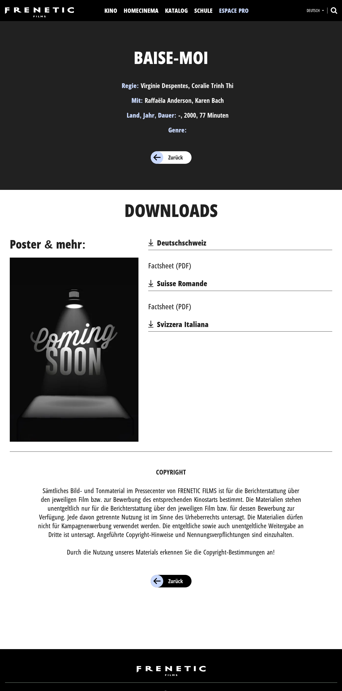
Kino (110, 10)
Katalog (176, 10)
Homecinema (141, 10)
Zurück (175, 157)
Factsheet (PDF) (169, 265)
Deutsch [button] (314, 10)
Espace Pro (234, 10)
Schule (203, 10)
